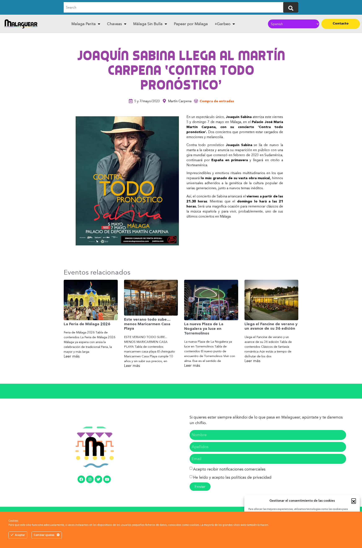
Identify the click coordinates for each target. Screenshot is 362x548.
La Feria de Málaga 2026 (87, 324)
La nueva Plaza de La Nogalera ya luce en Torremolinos (203, 328)
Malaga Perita (83, 24)
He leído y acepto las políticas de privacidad (232, 477)
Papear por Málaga (191, 24)
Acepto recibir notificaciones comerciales (229, 469)
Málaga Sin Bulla (148, 24)
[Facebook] (81, 479)
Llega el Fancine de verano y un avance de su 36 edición (270, 326)
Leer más (72, 356)
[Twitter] (98, 479)
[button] (354, 501)
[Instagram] (90, 479)
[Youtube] (107, 479)
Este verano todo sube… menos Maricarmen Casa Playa (147, 324)
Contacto (341, 23)
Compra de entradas (217, 101)
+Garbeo (222, 24)
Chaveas (114, 24)
